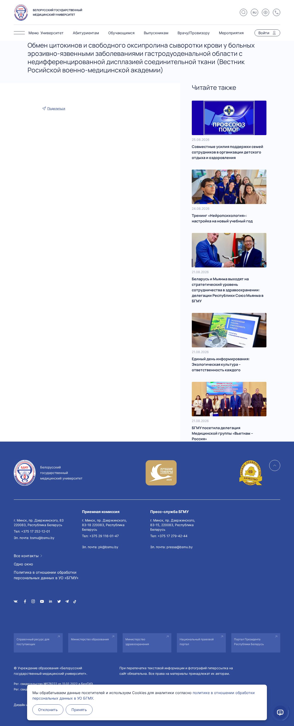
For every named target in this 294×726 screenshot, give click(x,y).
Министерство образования (90, 639)
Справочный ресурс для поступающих (33, 642)
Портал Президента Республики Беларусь (249, 642)
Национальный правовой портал (197, 642)
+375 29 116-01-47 (104, 536)
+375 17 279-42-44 (172, 536)
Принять (79, 709)
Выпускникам (156, 33)
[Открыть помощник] (280, 712)
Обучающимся (121, 33)
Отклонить (48, 709)
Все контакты (26, 555)
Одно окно (23, 564)
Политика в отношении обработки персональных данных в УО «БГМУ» (46, 575)
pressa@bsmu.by (180, 547)
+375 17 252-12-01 (35, 531)
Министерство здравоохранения (137, 642)
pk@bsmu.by (108, 547)
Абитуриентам (86, 33)
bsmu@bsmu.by (42, 538)
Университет (52, 33)
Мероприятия (231, 33)
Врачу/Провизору (194, 33)
